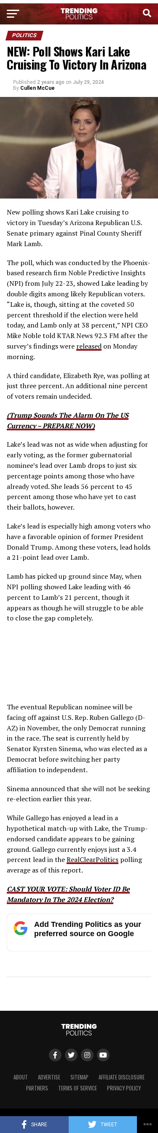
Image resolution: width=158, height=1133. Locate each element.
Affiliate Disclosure (122, 1077)
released (89, 346)
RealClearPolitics (92, 859)
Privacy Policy (124, 1088)
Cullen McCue (37, 88)
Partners (37, 1088)
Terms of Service (77, 1088)
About (20, 1077)
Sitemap (79, 1077)
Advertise (49, 1077)
